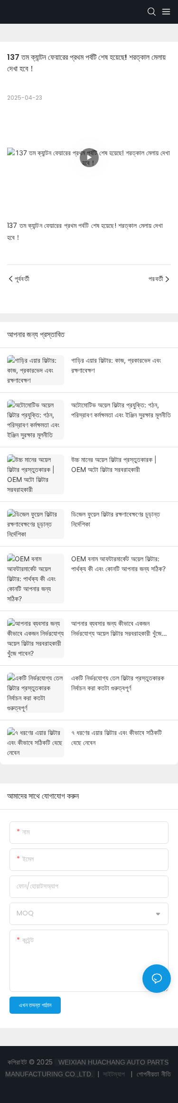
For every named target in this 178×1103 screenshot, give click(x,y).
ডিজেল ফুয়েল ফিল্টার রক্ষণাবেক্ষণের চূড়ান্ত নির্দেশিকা (115, 519)
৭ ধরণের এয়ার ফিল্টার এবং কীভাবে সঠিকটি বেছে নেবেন (116, 737)
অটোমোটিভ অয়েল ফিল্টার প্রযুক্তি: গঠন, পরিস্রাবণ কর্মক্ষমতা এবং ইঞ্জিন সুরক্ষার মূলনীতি (121, 410)
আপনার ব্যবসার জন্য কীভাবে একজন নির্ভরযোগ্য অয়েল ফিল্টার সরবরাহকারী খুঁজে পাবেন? (116, 628)
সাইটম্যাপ (114, 1074)
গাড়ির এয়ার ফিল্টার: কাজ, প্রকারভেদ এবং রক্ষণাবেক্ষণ (116, 365)
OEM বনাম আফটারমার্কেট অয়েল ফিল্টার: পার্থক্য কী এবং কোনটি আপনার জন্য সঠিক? (118, 564)
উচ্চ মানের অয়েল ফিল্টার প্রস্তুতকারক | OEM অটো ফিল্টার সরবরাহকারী (114, 464)
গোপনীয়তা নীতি (153, 1074)
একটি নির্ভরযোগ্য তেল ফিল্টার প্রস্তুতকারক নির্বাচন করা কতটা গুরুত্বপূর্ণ (117, 683)
